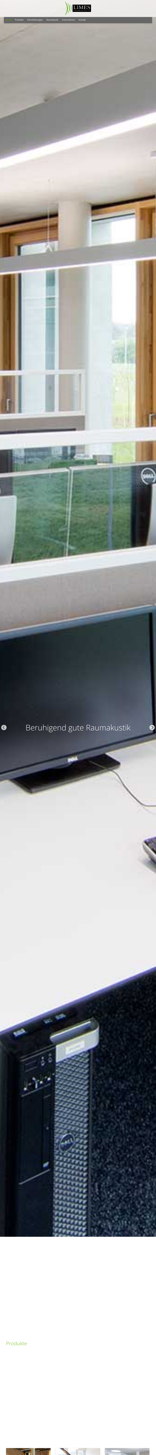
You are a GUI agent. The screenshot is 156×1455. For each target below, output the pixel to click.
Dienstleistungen (35, 19)
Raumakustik (52, 19)
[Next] (152, 727)
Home (8, 19)
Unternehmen (68, 19)
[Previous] (4, 727)
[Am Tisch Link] (77, 1449)
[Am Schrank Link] (127, 1449)
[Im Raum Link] (28, 1449)
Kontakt (82, 19)
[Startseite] (78, 14)
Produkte (19, 19)
